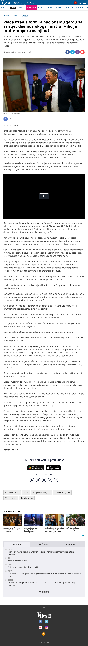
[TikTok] (56, 480)
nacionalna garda (62, 492)
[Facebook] (32, 480)
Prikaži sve (44, 592)
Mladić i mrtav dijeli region (19, 561)
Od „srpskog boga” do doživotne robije (23, 567)
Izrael (25, 492)
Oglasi (32, 3)
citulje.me (21, 3)
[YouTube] (44, 480)
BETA (10, 119)
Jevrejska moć (27, 498)
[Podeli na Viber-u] (77, 52)
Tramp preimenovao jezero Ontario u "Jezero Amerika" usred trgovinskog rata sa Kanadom (41, 553)
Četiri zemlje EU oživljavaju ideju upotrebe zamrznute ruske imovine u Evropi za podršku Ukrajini (44, 575)
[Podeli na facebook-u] (67, 52)
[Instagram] (50, 480)
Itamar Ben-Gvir (12, 492)
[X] (38, 480)
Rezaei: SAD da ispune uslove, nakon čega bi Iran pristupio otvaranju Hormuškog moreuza (41, 583)
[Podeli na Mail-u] (82, 52)
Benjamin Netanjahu (41, 492)
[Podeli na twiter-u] (72, 52)
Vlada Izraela (10, 498)
